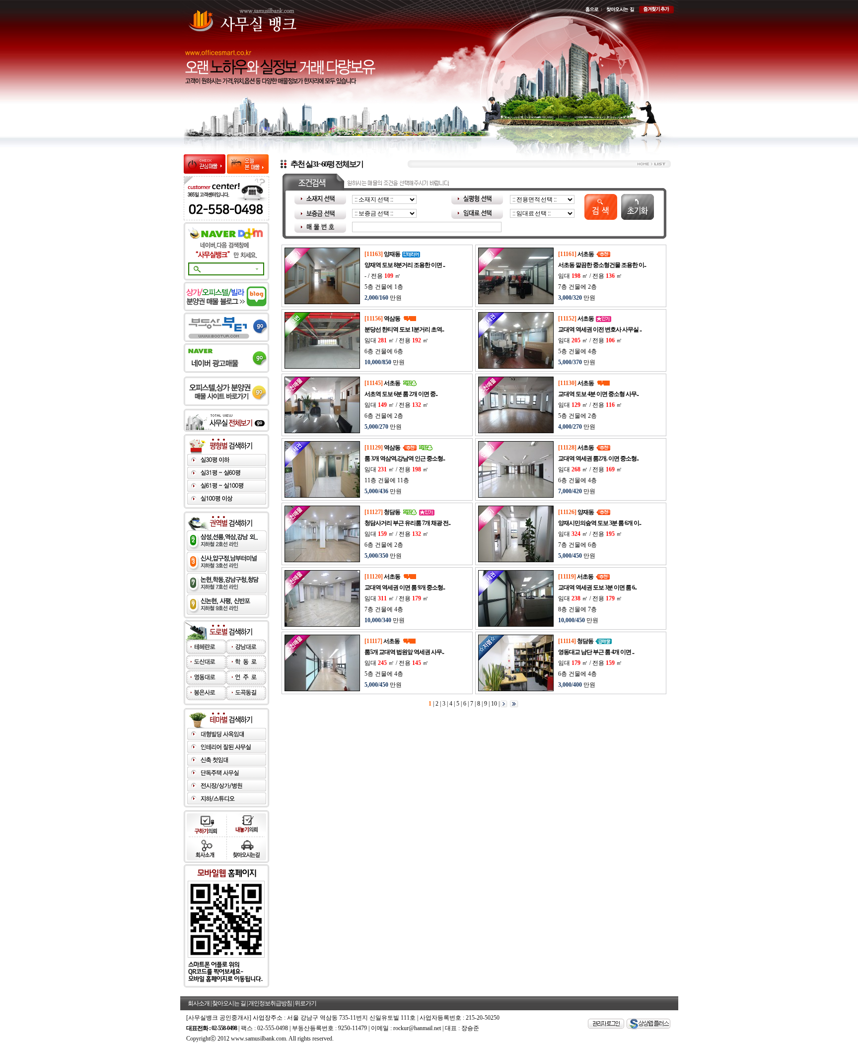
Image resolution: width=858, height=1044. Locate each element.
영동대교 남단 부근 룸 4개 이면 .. (596, 652)
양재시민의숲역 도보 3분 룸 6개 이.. (599, 523)
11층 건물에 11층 (386, 480)
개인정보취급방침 (270, 1003)
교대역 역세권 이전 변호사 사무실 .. (600, 329)
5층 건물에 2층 (577, 415)
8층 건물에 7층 (577, 609)
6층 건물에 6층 (383, 351)
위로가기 (305, 1003)
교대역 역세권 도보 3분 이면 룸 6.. (597, 587)
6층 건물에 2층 (383, 415)
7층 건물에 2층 (577, 286)
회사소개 (199, 1003)
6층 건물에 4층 (577, 480)
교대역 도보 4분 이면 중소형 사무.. (598, 394)
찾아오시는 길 (229, 1003)
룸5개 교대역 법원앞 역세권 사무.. (404, 652)
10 (493, 703)
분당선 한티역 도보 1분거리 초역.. (404, 329)
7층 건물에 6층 (577, 544)
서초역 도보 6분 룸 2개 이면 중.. (400, 394)
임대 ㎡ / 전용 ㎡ (590, 275)
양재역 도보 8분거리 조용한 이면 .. (404, 264)
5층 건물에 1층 (383, 286)
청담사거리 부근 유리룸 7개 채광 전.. (407, 523)
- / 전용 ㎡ (382, 275)
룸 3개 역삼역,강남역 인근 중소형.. (404, 458)
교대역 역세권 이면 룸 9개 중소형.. (404, 587)
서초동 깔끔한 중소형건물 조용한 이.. (602, 264)
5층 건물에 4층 (577, 351)
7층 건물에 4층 (383, 609)
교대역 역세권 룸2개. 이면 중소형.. (598, 458)
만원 (383, 297)
